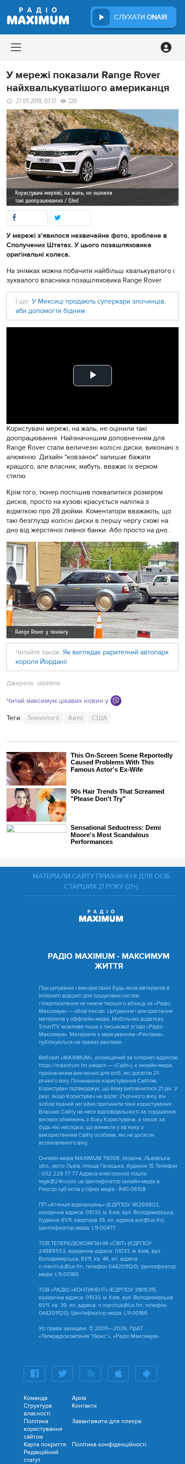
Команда (35, 1398)
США (100, 718)
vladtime (48, 683)
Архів (79, 1398)
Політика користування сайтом (43, 1429)
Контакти (84, 1405)
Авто (75, 718)
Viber (116, 700)
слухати (140, 17)
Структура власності (38, 1409)
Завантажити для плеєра (106, 1421)
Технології (43, 718)
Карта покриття (45, 1444)
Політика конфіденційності (109, 1444)
